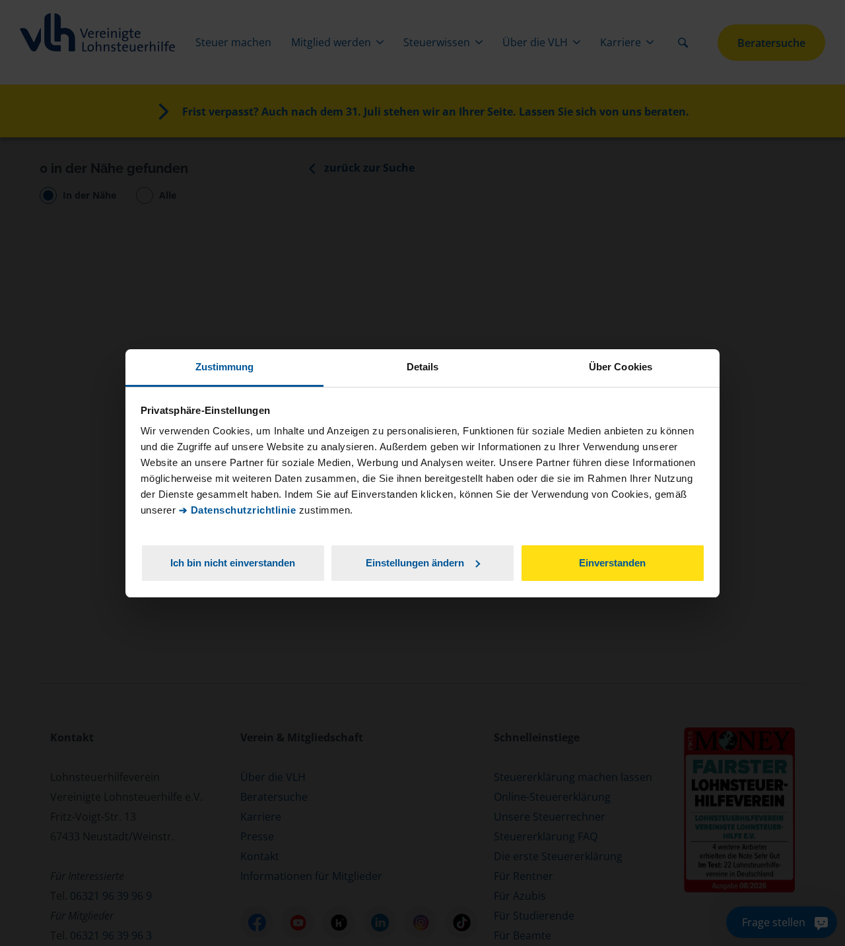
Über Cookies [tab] (620, 366)
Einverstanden (612, 562)
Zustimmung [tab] (224, 366)
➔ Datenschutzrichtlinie (237, 510)
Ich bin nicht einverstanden (232, 562)
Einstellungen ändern (415, 562)
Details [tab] (423, 366)
